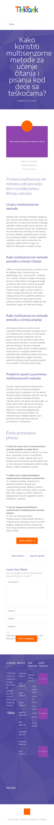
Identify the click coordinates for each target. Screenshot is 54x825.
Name (12, 610)
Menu (11, 24)
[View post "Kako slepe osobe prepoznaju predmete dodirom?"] (43, 751)
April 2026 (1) (22, 704)
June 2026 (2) (22, 694)
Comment (13, 582)
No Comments (29, 169)
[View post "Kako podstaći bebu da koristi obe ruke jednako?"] (43, 713)
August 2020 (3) (22, 743)
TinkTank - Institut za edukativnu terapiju (28, 819)
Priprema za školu (29, 161)
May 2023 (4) (22, 723)
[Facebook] (27, 811)
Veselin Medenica (29, 165)
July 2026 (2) (22, 684)
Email (11, 618)
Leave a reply (26, 540)
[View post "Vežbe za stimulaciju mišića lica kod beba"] (43, 678)
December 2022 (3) (22, 733)
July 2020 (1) (22, 752)
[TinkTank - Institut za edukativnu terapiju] (27, 9)
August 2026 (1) (22, 674)
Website (12, 626)
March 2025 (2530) (22, 713)
